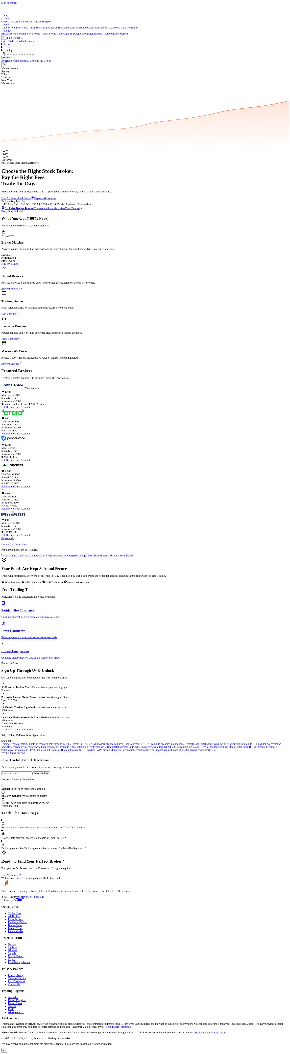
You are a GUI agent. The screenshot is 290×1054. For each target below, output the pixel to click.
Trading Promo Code (51, 33)
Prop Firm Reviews (98, 555)
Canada (12, 1006)
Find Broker (13, 37)
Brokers (5, 33)
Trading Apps (101, 33)
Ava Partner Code (13, 555)
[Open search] (4, 37)
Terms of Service (17, 978)
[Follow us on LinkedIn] (17, 900)
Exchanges (7, 544)
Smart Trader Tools (31, 27)
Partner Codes (15, 931)
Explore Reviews (10, 288)
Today (4, 15)
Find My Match (9, 263)
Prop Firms (68, 33)
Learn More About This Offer (17, 729)
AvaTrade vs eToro (35, 555)
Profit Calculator (50, 27)
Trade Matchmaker (11, 27)
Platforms (23, 21)
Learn (4, 18)
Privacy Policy (15, 975)
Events (39, 21)
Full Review (7, 407)
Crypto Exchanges (84, 33)
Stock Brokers (32, 33)
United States (15, 1003)
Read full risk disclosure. (119, 1026)
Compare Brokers (129, 27)
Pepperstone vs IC (57, 555)
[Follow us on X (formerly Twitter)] (14, 900)
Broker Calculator (88, 27)
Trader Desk (14, 913)
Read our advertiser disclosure (210, 1032)
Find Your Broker (17, 922)
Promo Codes (15, 928)
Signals (32, 21)
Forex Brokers (17, 33)
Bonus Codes (15, 925)
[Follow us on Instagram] (22, 900)
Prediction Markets (118, 33)
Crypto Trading (77, 555)
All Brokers (14, 916)
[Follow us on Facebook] (20, 900)
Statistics (12, 947)
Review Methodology (32, 896)
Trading (5, 30)
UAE (11, 1009)
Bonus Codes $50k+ (122, 555)
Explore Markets (10, 363)
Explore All (7, 538)
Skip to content (9, 2)
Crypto (47, 21)
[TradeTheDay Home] (16, 12)
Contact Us (14, 984)
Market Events (15, 956)
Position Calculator (69, 27)
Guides (5, 21)
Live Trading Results (19, 962)
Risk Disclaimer (16, 981)
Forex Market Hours (109, 27)
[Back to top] (4, 1050)
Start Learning (8, 313)
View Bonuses (9, 338)
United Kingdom (17, 1000)
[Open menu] (21, 38)
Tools (4, 24)
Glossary (13, 21)
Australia (13, 997)
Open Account (22, 407)
